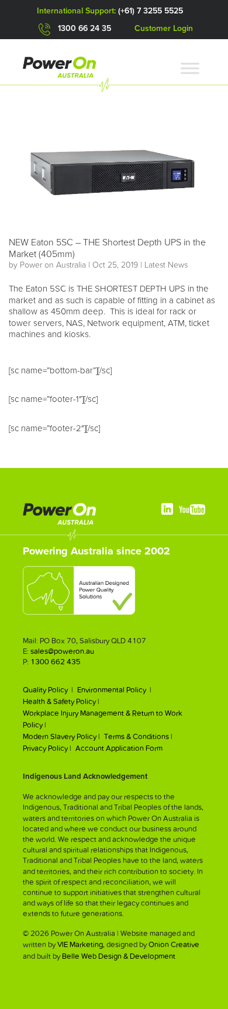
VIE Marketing (80, 944)
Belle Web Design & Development (118, 956)
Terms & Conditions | (138, 736)
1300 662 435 (55, 661)
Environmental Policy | (114, 689)
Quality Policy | (48, 689)
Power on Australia (53, 265)
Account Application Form (119, 748)
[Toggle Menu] (190, 68)
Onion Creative (173, 944)
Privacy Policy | (47, 748)
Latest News (166, 265)
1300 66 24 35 (84, 29)
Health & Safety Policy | (61, 701)
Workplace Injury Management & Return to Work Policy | (102, 719)
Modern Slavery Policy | (61, 736)
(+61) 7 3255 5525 (150, 11)
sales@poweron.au (62, 651)
